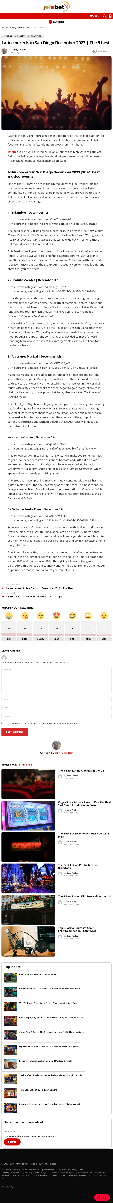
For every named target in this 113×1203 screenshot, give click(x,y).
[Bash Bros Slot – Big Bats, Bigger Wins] (10, 978)
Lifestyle (25, 764)
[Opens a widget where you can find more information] (102, 1198)
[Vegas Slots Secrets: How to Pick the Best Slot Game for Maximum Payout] (28, 816)
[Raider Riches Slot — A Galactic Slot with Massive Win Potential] (10, 992)
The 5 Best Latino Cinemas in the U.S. (81, 770)
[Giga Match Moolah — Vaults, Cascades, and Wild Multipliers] (10, 1050)
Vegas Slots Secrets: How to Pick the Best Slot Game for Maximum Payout (84, 803)
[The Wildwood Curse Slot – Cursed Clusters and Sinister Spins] (10, 1007)
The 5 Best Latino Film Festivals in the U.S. (84, 896)
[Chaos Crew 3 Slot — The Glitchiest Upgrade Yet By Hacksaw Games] (10, 1035)
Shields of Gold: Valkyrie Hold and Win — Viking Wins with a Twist (51, 1075)
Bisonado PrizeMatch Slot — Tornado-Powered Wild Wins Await (50, 1104)
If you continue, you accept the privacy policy (31, 1136)
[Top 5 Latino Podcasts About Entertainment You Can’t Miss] (28, 941)
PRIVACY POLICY (7, 1164)
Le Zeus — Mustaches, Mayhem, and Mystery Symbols (45, 1061)
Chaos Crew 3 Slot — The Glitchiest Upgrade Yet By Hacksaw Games (52, 1032)
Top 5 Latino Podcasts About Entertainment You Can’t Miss (77, 929)
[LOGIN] (110, 16)
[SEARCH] (105, 16)
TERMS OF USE (22, 1164)
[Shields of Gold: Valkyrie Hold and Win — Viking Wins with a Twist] (10, 1079)
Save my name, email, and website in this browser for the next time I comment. (42, 723)
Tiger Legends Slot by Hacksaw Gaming (38, 1089)
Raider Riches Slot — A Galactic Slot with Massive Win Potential (49, 988)
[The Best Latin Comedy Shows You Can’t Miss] (28, 847)
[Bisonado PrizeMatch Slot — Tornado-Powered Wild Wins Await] (10, 1108)
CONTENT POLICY (36, 1164)
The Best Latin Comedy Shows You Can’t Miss (83, 835)
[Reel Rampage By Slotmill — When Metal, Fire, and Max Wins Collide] (10, 1021)
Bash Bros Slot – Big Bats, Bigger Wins (37, 974)
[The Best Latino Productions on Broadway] (28, 879)
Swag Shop (58, 22)
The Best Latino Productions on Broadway (78, 866)
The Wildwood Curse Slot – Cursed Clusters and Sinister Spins (48, 1003)
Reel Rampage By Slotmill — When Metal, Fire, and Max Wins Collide (52, 1017)
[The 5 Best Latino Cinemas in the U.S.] (28, 784)
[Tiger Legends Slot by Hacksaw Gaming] (10, 1093)
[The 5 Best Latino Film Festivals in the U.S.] (28, 910)
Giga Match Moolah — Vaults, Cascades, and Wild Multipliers (48, 1046)
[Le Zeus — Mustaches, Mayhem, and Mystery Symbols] (10, 1064)
